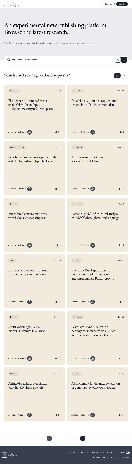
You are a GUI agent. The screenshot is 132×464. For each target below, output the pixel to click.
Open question (17, 147)
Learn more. (87, 43)
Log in (122, 4)
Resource (14, 91)
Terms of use (83, 452)
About (72, 452)
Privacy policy (98, 452)
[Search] (124, 60)
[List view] (124, 75)
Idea (12, 260)
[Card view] (117, 75)
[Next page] (82, 438)
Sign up (108, 4)
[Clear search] (118, 60)
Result (13, 204)
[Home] (12, 4)
